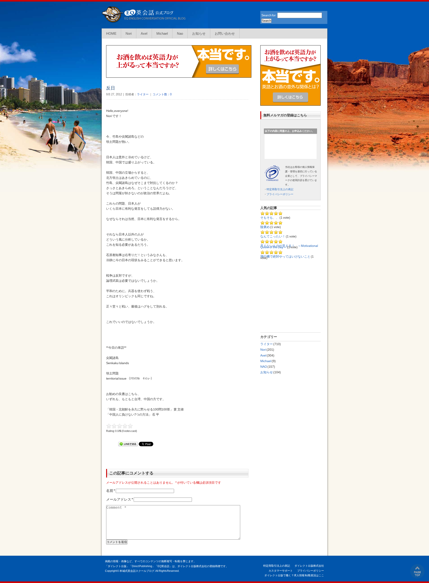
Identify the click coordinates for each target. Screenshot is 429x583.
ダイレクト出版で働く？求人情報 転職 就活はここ (294, 575)
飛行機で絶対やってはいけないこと (285, 256)
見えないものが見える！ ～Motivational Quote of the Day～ (289, 246)
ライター (143, 94)
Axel (144, 33)
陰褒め (265, 227)
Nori (129, 33)
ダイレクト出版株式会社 (309, 565)
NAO (263, 366)
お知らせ (199, 33)
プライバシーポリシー (280, 194)
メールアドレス (119, 499)
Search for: (269, 15)
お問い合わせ (225, 33)
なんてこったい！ (273, 236)
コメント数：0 (162, 94)
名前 (110, 491)
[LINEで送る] (128, 444)
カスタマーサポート (281, 570)
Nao (180, 33)
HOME (111, 33)
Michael (162, 33)
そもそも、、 (269, 217)
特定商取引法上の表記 (280, 189)
